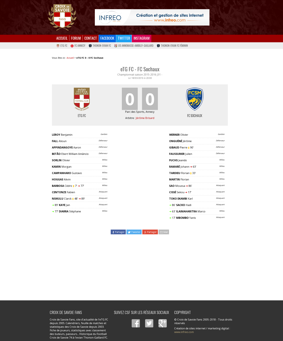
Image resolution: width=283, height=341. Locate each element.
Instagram (141, 38)
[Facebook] (136, 323)
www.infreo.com (184, 332)
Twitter (124, 38)
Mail (165, 232)
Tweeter (135, 232)
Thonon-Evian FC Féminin (174, 46)
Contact (90, 38)
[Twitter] (149, 323)
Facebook (107, 38)
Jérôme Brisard (145, 118)
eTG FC (63, 46)
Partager (119, 232)
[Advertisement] (140, 265)
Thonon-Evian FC (102, 46)
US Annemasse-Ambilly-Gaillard (135, 46)
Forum (76, 38)
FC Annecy (80, 46)
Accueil (62, 38)
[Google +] (163, 323)
